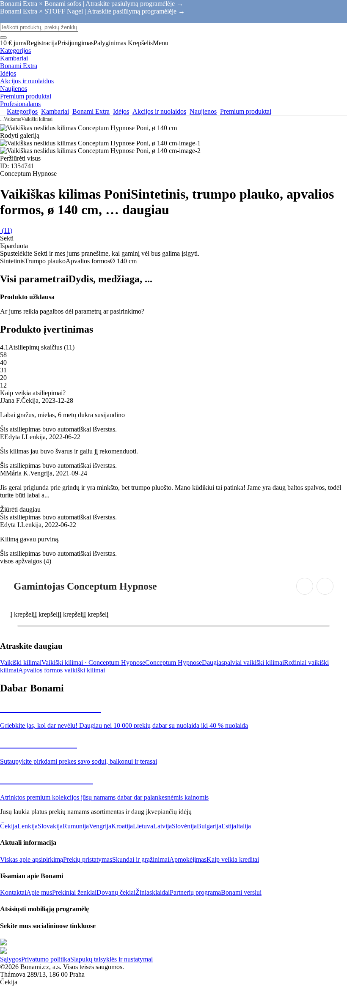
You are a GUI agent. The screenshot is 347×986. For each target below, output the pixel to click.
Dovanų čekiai (115, 892)
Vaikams (12, 119)
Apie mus (39, 892)
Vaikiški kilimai (36, 119)
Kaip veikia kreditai (233, 859)
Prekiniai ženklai (74, 892)
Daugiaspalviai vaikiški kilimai (243, 662)
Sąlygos (10, 959)
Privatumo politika (45, 959)
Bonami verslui (241, 892)
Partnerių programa (195, 892)
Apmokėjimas (188, 859)
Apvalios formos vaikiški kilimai (61, 670)
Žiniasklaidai (152, 892)
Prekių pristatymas (87, 859)
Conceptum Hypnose (173, 662)
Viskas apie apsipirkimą (31, 859)
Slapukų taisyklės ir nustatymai (111, 959)
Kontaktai (13, 892)
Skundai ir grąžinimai (140, 859)
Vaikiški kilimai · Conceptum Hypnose (93, 662)
